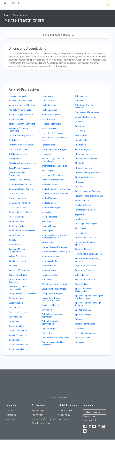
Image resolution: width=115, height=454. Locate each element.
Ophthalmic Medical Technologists (50, 322)
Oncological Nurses (50, 305)
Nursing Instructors (50, 275)
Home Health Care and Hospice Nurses (55, 138)
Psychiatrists (80, 214)
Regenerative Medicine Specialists (85, 243)
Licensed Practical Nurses (53, 180)
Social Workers (81, 284)
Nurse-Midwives (49, 270)
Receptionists (81, 233)
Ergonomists (14, 321)
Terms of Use (63, 419)
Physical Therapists (83, 168)
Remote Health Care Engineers (88, 254)
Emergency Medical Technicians (23, 294)
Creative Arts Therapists (19, 203)
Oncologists (47, 310)
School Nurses (81, 275)
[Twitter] (94, 426)
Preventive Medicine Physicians (89, 196)
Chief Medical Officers (18, 149)
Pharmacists (80, 145)
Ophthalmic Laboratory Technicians (52, 315)
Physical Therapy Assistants (87, 173)
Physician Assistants (84, 177)
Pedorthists (80, 131)
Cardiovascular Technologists (21, 145)
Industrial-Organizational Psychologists (53, 159)
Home (7, 15)
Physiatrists (80, 163)
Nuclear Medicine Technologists (56, 252)
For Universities (39, 415)
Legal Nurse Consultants (52, 175)
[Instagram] (99, 426)
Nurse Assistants (49, 261)
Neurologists (47, 231)
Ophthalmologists (50, 328)
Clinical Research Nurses (19, 180)
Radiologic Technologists (86, 224)
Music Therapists (49, 217)
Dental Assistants (16, 221)
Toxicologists (81, 328)
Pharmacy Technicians (85, 154)
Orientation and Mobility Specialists (52, 343)
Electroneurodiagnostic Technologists (19, 287)
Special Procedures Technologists (83, 290)
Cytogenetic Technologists (20, 212)
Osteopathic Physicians (85, 117)
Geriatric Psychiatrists (18, 344)
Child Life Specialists (18, 154)
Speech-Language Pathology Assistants (88, 304)
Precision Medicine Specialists (88, 191)
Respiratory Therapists (85, 270)
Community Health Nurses (20, 184)
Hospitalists (47, 154)
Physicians (79, 182)
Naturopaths (47, 221)
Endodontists (14, 307)
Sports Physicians (83, 310)
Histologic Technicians (51, 124)
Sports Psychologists (84, 314)
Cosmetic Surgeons (17, 198)
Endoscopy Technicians (19, 312)
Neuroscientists (49, 242)
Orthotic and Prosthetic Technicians (85, 106)
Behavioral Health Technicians (22, 124)
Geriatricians (47, 96)
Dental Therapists (16, 235)
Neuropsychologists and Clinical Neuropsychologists (56, 236)
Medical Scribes (49, 203)
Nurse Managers (49, 266)
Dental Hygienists (16, 226)
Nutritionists (47, 279)
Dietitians (13, 266)
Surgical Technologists (85, 324)
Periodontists (81, 140)
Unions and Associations (55, 35)
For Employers (38, 410)
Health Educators (49, 110)
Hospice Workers (49, 145)
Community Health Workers (21, 189)
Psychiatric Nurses (83, 205)
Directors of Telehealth (19, 270)
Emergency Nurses (17, 298)
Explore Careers (20, 15)
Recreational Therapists (85, 237)
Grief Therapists (49, 101)
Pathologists (80, 121)
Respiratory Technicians (85, 266)
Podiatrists (80, 187)
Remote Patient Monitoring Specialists (87, 259)
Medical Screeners (50, 198)
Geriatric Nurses (16, 340)
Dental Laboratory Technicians (22, 231)
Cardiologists (14, 140)
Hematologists (48, 119)
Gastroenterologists (17, 326)
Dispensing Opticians (18, 275)
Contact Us (11, 415)
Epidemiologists (16, 317)
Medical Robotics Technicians (55, 194)
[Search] (109, 5)
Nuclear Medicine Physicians (54, 247)
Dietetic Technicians (17, 261)
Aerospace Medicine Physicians (22, 105)
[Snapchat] (85, 431)
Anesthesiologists (16, 119)
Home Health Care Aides (52, 133)
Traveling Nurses (82, 338)
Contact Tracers (16, 194)
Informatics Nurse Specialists (55, 166)
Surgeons (79, 319)
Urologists (79, 342)
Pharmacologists (82, 149)
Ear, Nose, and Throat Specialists (18, 280)
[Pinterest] (103, 426)
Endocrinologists (16, 303)
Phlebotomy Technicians (86, 159)
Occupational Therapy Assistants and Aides (51, 299)
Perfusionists (81, 135)
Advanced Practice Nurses (20, 101)
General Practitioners (18, 331)
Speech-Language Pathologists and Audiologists (89, 297)
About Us (10, 410)
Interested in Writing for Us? (44, 419)
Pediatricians (81, 126)
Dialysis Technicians (17, 256)
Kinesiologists (48, 170)
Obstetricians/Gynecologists (54, 284)
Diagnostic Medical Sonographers (17, 250)
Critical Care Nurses (17, 207)
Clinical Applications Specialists (22, 163)
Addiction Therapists (18, 96)
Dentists (12, 240)
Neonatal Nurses (49, 226)
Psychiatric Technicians (85, 210)
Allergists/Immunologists (20, 110)
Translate (92, 420)
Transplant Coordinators (85, 333)
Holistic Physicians (50, 128)
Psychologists (81, 219)
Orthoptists (80, 101)
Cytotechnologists (17, 217)
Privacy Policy (64, 415)
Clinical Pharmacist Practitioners (17, 173)
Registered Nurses (83, 249)
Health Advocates (50, 105)
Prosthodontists (82, 200)
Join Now (10, 419)
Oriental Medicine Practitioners (55, 338)
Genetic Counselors (17, 335)
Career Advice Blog (66, 410)
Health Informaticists (51, 114)
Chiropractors (15, 159)
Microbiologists (48, 212)
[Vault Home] (15, 3)
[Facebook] (85, 426)
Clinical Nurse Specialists (19, 168)
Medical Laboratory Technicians (56, 189)
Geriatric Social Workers (19, 349)
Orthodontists (81, 96)
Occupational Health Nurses (54, 289)
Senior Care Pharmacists (86, 279)
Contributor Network (41, 423)
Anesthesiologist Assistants (21, 114)
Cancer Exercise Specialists (21, 135)
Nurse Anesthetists (50, 256)
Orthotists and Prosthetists (87, 112)
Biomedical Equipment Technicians (18, 129)
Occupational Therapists (52, 293)
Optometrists (48, 333)
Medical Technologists (51, 207)
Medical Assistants (50, 184)
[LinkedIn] (90, 426)
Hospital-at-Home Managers (54, 149)
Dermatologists (15, 245)
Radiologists (80, 228)
